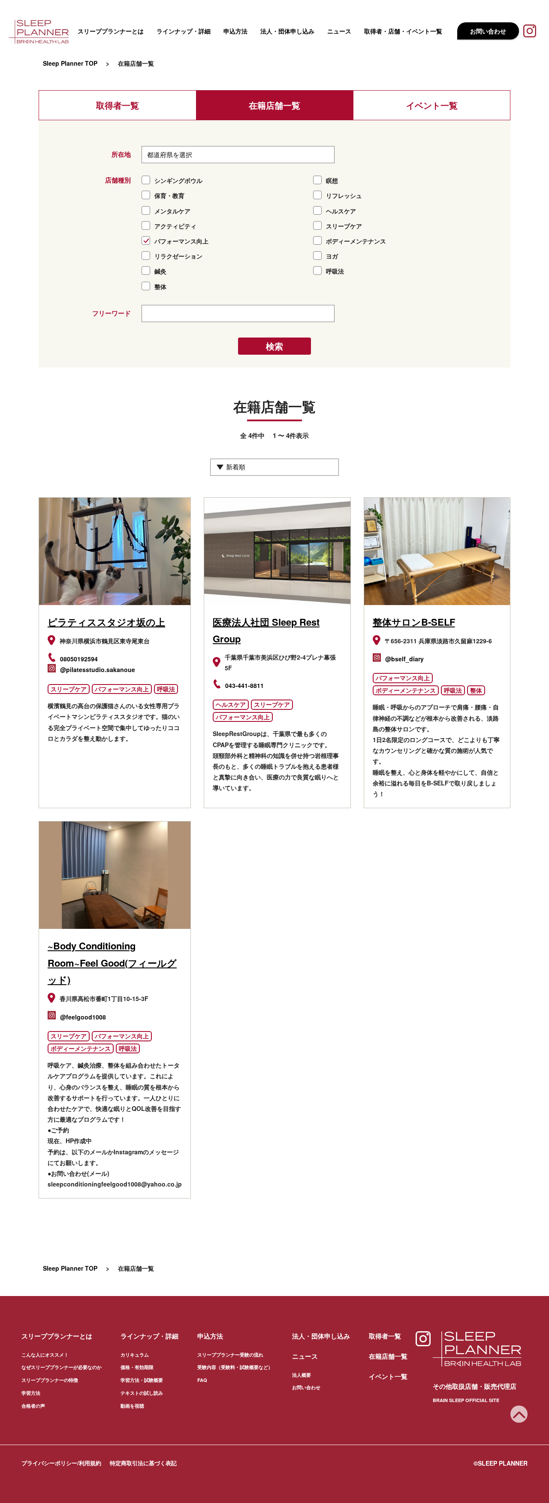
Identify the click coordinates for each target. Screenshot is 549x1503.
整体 (476, 690)
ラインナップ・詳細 (184, 31)
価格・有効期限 (137, 1367)
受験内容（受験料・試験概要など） (235, 1367)
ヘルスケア (231, 704)
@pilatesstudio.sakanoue (97, 669)
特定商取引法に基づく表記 (143, 1463)
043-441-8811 (244, 685)
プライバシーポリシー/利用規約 (61, 1463)
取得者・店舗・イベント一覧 (403, 31)
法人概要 (301, 1375)
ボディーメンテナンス (406, 690)
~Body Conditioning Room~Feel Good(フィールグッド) (112, 962)
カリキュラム (135, 1354)
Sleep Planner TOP (70, 63)
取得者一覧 (117, 105)
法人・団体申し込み (287, 31)
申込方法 (235, 31)
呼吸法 (166, 689)
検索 (274, 346)
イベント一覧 (432, 105)
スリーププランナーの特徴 (49, 1380)
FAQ (202, 1380)
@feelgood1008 (83, 1017)
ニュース (339, 31)
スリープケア (69, 689)
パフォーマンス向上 (122, 689)
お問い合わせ (488, 31)
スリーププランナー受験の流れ (230, 1354)
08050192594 (79, 658)
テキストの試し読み (142, 1393)
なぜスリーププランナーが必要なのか (61, 1367)
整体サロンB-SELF (414, 622)
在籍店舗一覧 (274, 105)
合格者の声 (33, 1406)
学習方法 (30, 1393)
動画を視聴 (132, 1406)
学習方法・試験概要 (142, 1380)
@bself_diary (404, 658)
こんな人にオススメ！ (45, 1354)
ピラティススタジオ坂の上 (106, 622)
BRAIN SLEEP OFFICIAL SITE (466, 1400)
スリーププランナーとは (111, 31)
